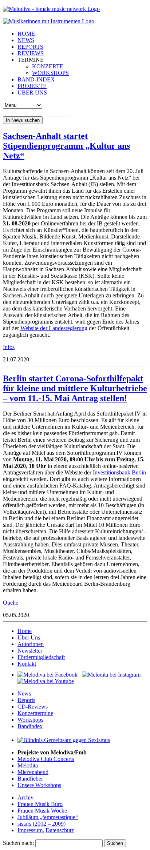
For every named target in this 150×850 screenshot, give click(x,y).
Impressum (30, 830)
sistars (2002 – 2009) (41, 824)
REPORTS (30, 47)
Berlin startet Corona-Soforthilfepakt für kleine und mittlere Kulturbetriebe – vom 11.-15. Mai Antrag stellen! (75, 388)
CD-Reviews (32, 706)
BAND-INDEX (36, 79)
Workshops (30, 720)
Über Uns (28, 637)
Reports (26, 700)
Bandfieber (30, 778)
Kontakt (26, 664)
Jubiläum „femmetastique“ (47, 817)
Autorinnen (30, 644)
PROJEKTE (32, 86)
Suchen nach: (18, 843)
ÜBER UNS (32, 92)
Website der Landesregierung (53, 328)
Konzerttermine (35, 713)
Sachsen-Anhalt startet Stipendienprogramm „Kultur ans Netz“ (66, 145)
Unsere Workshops (39, 785)
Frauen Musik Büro (40, 804)
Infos (9, 347)
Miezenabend (32, 772)
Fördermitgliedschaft (41, 657)
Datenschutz (60, 830)
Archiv (25, 797)
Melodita (27, 765)
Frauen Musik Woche (42, 810)
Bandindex (30, 726)
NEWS (25, 40)
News (24, 693)
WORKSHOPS (50, 73)
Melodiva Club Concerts (45, 759)
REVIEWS (30, 53)
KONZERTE (47, 66)
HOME (26, 34)
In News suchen (23, 120)
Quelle (10, 603)
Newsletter (29, 650)
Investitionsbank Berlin (119, 472)
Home (24, 631)
